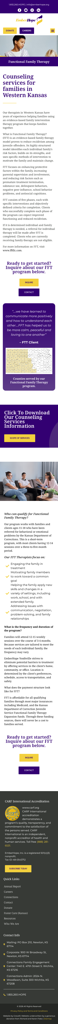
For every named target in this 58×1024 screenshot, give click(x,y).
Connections (11, 897)
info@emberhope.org (38, 4)
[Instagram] (32, 10)
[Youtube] (26, 10)
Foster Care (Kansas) (16, 913)
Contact (8, 902)
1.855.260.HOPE (17, 4)
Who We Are (11, 923)
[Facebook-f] (19, 10)
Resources (10, 918)
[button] (52, 30)
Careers (8, 891)
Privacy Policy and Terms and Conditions (29, 1011)
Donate (8, 907)
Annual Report (12, 886)
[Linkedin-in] (38, 10)
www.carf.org (30, 807)
